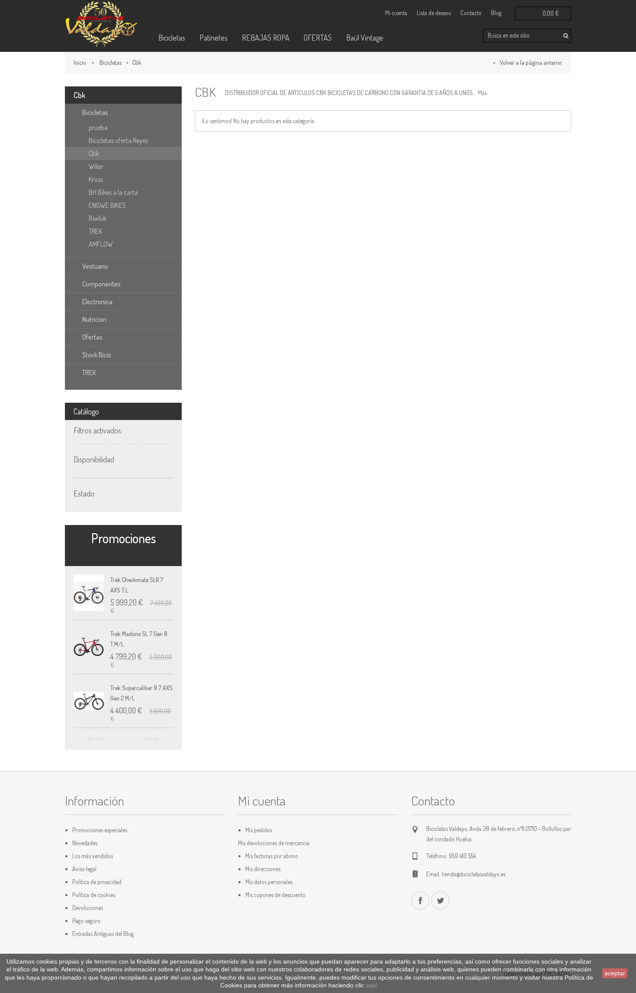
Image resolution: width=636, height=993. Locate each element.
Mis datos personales (268, 881)
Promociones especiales (99, 830)
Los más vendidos (92, 855)
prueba (98, 127)
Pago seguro (86, 920)
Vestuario (95, 266)
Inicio (80, 62)
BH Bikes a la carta (113, 192)
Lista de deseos (434, 12)
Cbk (94, 153)
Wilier (96, 166)
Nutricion (94, 319)
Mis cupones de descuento (275, 894)
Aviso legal (84, 868)
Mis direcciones (262, 868)
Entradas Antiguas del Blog (103, 933)
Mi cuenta (396, 12)
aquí (372, 985)
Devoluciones (87, 907)
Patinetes (213, 37)
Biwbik (97, 218)
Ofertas (92, 337)
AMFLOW (101, 244)
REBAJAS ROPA (265, 37)
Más (482, 92)
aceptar (614, 973)
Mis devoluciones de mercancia (273, 843)
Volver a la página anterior (531, 62)
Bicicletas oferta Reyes (118, 140)
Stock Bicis (96, 354)
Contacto (471, 12)
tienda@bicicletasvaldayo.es (473, 874)
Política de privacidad (97, 881)
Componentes (101, 284)
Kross (96, 179)
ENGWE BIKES (107, 205)
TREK (95, 231)
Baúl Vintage (364, 37)
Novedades (84, 843)
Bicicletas (171, 37)
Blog (496, 12)
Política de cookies (93, 894)
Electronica (97, 301)
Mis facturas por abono (271, 855)
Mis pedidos (258, 830)
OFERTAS (318, 37)
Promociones (123, 538)
